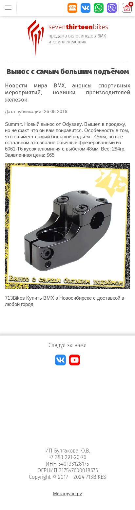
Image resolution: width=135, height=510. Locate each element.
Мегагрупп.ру (67, 493)
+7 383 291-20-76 (67, 457)
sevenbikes (78, 27)
